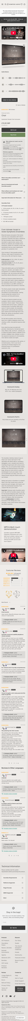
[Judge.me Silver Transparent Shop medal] (17, 594)
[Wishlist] (21, 4)
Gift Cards (5, 963)
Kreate (17, 952)
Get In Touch (19, 978)
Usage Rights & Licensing (6, 976)
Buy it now (13, 134)
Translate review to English (10, 793)
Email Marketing (20, 983)
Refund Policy (6, 982)
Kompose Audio (6, 113)
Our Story (18, 940)
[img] (5, 606)
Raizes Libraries (7, 948)
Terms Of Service (4, 989)
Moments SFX (6, 957)
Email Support (19, 981)
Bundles (4, 960)
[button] (5, 109)
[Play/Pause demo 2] (3, 84)
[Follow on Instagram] (7, 996)
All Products (5, 940)
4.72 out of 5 (17, 573)
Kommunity (18, 955)
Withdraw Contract (20, 989)
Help (16, 975)
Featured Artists (20, 957)
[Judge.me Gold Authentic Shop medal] (9, 594)
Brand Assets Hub (19, 961)
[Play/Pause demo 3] (3, 91)
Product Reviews (4, 966)
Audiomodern (6, 148)
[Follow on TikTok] (14, 996)
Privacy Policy (6, 985)
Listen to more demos (9, 100)
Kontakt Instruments (5, 951)
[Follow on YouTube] (10, 996)
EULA (3, 980)
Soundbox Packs (5, 944)
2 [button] (11, 763)
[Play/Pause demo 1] (3, 78)
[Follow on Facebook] (3, 996)
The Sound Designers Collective (18, 947)
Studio (17, 943)
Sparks (4, 955)
